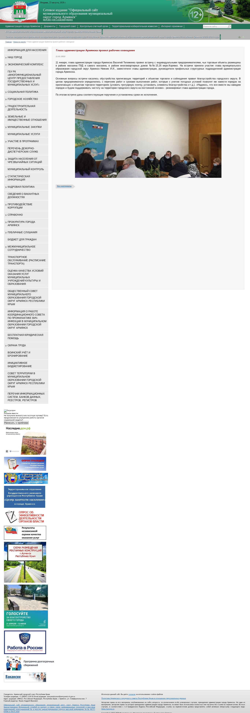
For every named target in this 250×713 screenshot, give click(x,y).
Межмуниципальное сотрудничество (22, 248)
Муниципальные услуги (24, 134)
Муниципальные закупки (25, 127)
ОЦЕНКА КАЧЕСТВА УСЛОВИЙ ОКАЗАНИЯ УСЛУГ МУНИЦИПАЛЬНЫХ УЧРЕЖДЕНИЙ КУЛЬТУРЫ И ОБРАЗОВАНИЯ (25, 277)
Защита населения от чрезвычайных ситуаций (25, 160)
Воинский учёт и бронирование (19, 354)
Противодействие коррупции (20, 206)
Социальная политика (23, 92)
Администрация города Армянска (22, 26)
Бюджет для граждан (22, 239)
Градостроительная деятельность (21, 108)
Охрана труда (17, 345)
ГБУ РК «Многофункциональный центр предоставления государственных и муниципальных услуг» (24, 78)
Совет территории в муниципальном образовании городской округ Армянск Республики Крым (26, 380)
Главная (8, 42)
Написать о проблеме (16, 422)
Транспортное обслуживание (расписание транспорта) (27, 260)
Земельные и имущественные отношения (27, 118)
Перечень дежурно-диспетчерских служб (23, 150)
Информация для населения (27, 50)
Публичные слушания (22, 232)
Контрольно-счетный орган (94, 26)
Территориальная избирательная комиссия (135, 26)
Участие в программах (23, 141)
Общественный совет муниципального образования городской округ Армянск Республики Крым (26, 298)
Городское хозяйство (23, 99)
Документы (49, 26)
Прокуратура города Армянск (21, 224)
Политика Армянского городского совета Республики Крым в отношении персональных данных (143, 698)
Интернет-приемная (172, 26)
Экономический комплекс (26, 64)
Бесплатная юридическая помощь (25, 337)
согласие (131, 694)
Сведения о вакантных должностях (23, 196)
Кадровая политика (21, 186)
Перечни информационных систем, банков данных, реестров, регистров (26, 397)
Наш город (15, 57)
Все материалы (64, 186)
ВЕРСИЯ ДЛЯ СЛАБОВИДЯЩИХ (58, 20)
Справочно (15, 214)
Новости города (19, 42)
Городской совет (67, 26)
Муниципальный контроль (26, 169)
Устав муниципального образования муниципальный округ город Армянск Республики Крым (53, 31)
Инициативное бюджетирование (20, 365)
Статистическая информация (19, 178)
